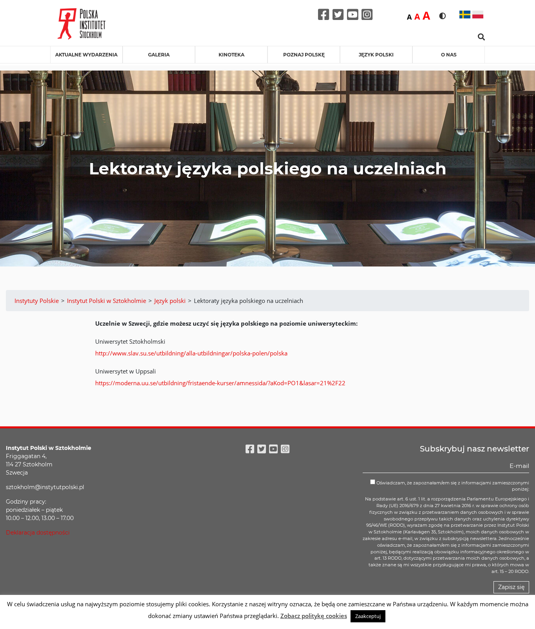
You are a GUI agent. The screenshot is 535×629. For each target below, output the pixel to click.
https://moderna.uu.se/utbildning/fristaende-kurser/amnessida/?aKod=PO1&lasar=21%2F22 (220, 383)
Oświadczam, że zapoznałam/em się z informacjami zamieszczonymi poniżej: (452, 486)
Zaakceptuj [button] (368, 616)
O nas (449, 55)
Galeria (159, 55)
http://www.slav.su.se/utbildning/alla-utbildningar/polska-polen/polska (191, 353)
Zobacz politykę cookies (313, 616)
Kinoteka (231, 55)
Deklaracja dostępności (38, 532)
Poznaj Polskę (304, 55)
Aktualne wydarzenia (86, 55)
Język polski (376, 55)
